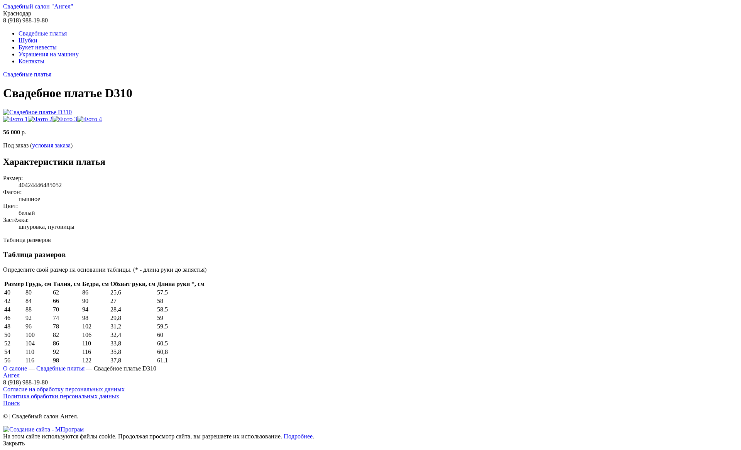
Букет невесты (38, 47)
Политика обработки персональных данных (61, 396)
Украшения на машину (49, 54)
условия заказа (51, 145)
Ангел (11, 375)
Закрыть (14, 443)
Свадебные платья (43, 33)
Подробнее (298, 436)
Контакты (31, 61)
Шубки (28, 40)
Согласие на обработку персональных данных (64, 389)
